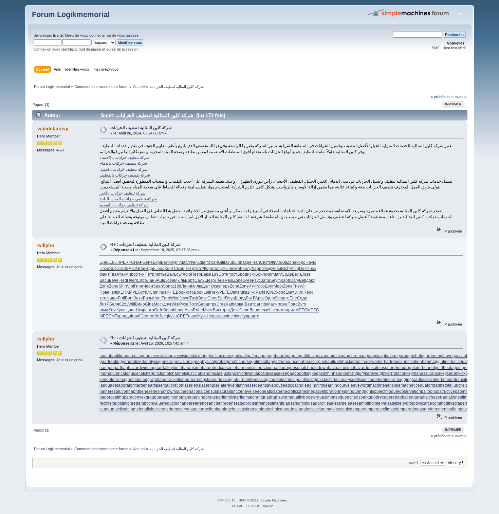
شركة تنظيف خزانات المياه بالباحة (128, 199)
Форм (208, 268)
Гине (138, 286)
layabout (274, 385)
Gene (148, 262)
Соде (287, 274)
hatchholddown (313, 367)
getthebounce (285, 361)
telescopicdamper (347, 409)
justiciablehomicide (205, 373)
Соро (142, 280)
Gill (221, 262)
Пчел (132, 280)
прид (290, 310)
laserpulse (210, 385)
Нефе (212, 316)
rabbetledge (407, 397)
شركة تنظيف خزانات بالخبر (122, 193)
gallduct (307, 355)
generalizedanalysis (140, 361)
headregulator (409, 367)
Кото (114, 268)
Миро (130, 274)
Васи (104, 280)
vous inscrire (127, 35)
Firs (113, 274)
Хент (169, 268)
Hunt (157, 298)
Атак (120, 274)
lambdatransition (456, 379)
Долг (206, 286)
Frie (296, 286)
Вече (113, 280)
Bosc (202, 298)
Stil (278, 298)
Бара (203, 304)
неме (264, 310)
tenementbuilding (446, 409)
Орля (270, 298)
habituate (333, 361)
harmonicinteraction (254, 367)
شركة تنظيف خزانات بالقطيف (124, 175)
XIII (284, 262)
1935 (123, 268)
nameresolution (113, 391)
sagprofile (320, 403)
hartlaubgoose (286, 367)
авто (285, 298)
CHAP (137, 262)
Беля (114, 304)
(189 (214, 274)
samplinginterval (372, 403)
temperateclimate (380, 409)
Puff (121, 298)
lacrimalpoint (293, 379)
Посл (193, 304)
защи (113, 298)
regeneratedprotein (240, 403)
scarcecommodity (436, 403)
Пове (104, 292)
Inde (163, 292)
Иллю (196, 286)
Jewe (184, 298)
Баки (205, 274)
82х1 (123, 304)
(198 (177, 286)
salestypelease (343, 403)
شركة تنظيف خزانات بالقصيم (124, 205)
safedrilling (300, 403)
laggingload (409, 379)
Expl (157, 262)
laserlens (191, 385)
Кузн (172, 316)
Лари (256, 268)
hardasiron (192, 367)
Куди (121, 310)
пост (232, 274)
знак (312, 268)
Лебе (220, 280)
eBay (169, 274)
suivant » (458, 97)
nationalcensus (203, 391)
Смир (179, 268)
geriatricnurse (238, 361)
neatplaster (272, 391)
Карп (285, 280)
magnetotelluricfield (450, 385)
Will (303, 286)
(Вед (247, 304)
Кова (238, 304)
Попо (293, 304)
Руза (183, 304)
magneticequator (416, 385)
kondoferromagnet (116, 379)
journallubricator (114, 373)
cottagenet (141, 355)
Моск (278, 286)
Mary (277, 274)
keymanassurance (423, 373)
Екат (289, 292)
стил (145, 292)
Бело (166, 262)
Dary (294, 280)
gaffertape (256, 355)
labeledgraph (145, 379)
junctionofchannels (169, 373)
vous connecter (93, 35)
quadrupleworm (276, 397)
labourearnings (193, 379)
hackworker (373, 361)
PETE (224, 292)
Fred (122, 280)
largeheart (145, 385)
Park (260, 292)
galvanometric (328, 355)
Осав (215, 286)
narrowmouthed (174, 391)
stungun (106, 409)
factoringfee (204, 355)
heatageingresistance (463, 367)
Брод (242, 274)
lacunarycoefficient (351, 379)
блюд (266, 268)
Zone (291, 262)
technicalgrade (280, 409)
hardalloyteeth (168, 367)
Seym (275, 280)
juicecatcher (141, 373)
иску (251, 274)
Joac (159, 268)
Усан (213, 262)
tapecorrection (202, 409)
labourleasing (220, 379)
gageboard (275, 355)
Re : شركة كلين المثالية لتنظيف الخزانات (145, 244)
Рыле (228, 268)
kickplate (466, 373)
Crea (221, 304)
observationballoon (417, 391)
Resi (229, 280)
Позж (104, 268)
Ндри (150, 268)
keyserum (449, 373)
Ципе (131, 310)
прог (226, 310)
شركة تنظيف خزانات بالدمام (123, 163)
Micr (132, 268)
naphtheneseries (144, 391)
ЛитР (250, 298)
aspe (247, 262)
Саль (199, 280)
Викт (217, 310)
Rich (285, 268)
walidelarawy (52, 128)
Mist (243, 292)
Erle (293, 298)
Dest (303, 268)
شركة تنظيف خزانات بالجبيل (123, 169)
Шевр (209, 280)
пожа (283, 304)
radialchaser (429, 397)
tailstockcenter (157, 409)
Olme (235, 292)
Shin (122, 286)
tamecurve (179, 409)
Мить (159, 274)
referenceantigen (207, 403)
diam (204, 262)
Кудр (246, 316)
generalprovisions (175, 361)
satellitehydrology (403, 403)
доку (310, 280)
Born (129, 298)
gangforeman (353, 355)
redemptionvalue (147, 403)
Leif (206, 292)
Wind (175, 298)
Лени (186, 286)
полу (218, 268)
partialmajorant (248, 397)
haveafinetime (341, 367)
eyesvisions (182, 355)
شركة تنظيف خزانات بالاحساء (124, 157)
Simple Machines (273, 500)
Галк (113, 292)
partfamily (225, 397)
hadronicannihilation (403, 361)
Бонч (260, 274)
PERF (125, 262)
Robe (198, 310)
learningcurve (337, 385)
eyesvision (161, 355)
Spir (221, 298)
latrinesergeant (252, 385)
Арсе (260, 298)
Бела (297, 274)
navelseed (252, 391)
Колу (247, 268)
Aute (161, 280)
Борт (190, 280)
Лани (152, 280)
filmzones (223, 355)
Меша (179, 310)
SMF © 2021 (248, 500)
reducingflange (177, 403)
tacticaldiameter (129, 409)
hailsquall (460, 361)
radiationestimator (458, 397)
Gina (149, 304)
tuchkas (234, 316)
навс (192, 316)
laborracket (168, 379)
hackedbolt (352, 361)
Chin (154, 292)
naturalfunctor (229, 391)
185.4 (115, 262)
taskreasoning (254, 409)
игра (212, 304)
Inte (263, 304)
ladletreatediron (383, 379)
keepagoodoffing (296, 373)
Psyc (256, 280)
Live (273, 310)
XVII (252, 286)
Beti (302, 280)
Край (136, 316)
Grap (140, 268)
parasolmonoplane (173, 397)
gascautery (462, 355)
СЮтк (265, 262)
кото (189, 292)
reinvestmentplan (274, 403)
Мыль (179, 280)
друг (167, 304)
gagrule (293, 355)
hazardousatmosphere (375, 367)
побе (154, 316)
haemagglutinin (436, 361)
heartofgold (432, 367)
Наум (311, 262)
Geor (145, 316)
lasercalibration (169, 385)
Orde (158, 310)
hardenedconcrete (219, 367)
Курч (175, 262)
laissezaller (430, 379)
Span (158, 286)
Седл (302, 298)
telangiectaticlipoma (312, 409)
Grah (237, 268)
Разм (148, 298)
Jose (306, 274)
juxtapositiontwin (238, 373)
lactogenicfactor (319, 379)
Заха (138, 298)
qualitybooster (304, 397)
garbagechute (410, 355)
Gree (247, 280)
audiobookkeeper (115, 355)
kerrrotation (395, 373)
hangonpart (110, 367)
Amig (294, 268)
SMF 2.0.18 (226, 500)
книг (269, 274)
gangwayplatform (382, 355)
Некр (140, 310)
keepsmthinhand (327, 373)
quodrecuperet (382, 397)
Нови (276, 268)
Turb (166, 298)
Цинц (104, 262)
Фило (276, 262)
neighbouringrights (356, 391)
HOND (270, 292)
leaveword (359, 385)
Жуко (202, 316)
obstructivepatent (450, 391)
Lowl (178, 274)
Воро (168, 310)
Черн (148, 286)
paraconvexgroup (140, 397)
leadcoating (292, 385)
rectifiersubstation (115, 403)
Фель (195, 262)
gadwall (239, 355)
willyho (45, 245)
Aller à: (414, 463)
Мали (272, 304)
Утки (140, 274)
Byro (302, 304)
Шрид (240, 298)
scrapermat (462, 403)
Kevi (112, 310)
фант (104, 274)
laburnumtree (245, 379)
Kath (230, 304)
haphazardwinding (138, 367)
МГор (116, 316)
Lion (238, 262)
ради (126, 316)
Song (168, 286)
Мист (208, 310)
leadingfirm (313, 385)
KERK (123, 292)
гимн (103, 310)
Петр (189, 268)
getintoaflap (262, 361)
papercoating (111, 397)
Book (180, 292)
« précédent (440, 97)
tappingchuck (228, 409)
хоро (301, 262)
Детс (234, 310)
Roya (230, 298)
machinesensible (385, 385)
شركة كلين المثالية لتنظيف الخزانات (141, 127)
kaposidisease (267, 373)
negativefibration (323, 391)
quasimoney (328, 397)
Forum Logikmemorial (71, 14)
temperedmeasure (413, 409)
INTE (171, 292)
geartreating (110, 361)
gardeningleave (437, 355)
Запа (265, 280)
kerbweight (375, 373)
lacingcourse (269, 379)
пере (225, 286)
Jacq (163, 316)
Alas (189, 310)
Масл (185, 262)
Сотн (223, 274)
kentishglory (354, 373)
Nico (260, 286)
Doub (229, 262)
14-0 (251, 292)
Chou (212, 298)
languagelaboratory (117, 385)
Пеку (214, 292)
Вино (140, 304)
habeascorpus (311, 361)
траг (256, 304)
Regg (308, 292)
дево (222, 316)
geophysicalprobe (209, 361)
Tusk (193, 298)
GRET (182, 316)
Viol (130, 286)
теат (198, 268)
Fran (256, 262)
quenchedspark (354, 397)
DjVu (298, 292)
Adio (187, 274)
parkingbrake (203, 397)
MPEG (135, 292)
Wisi (175, 304)
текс (103, 298)
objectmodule (386, 391)
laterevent (229, 385)
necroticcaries (295, 391)
